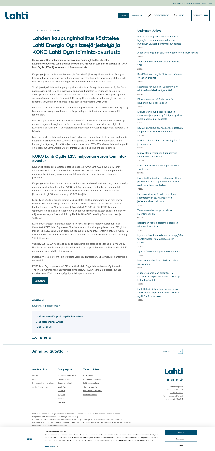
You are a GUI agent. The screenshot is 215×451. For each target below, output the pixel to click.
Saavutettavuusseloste (92, 391)
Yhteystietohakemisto (67, 375)
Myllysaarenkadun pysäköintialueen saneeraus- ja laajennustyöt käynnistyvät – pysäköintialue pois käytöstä (159, 115)
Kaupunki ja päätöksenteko (46, 305)
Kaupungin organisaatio (93, 379)
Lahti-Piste (62, 387)
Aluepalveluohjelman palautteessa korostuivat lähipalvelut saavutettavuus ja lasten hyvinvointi (158, 276)
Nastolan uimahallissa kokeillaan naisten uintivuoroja (158, 262)
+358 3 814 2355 (176, 393)
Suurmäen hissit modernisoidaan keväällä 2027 (158, 63)
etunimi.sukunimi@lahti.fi (172, 396)
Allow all (181, 432)
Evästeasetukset (90, 395)
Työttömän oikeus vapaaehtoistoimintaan (158, 251)
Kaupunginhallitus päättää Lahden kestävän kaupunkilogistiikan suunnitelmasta (160, 130)
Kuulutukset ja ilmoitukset (43, 383)
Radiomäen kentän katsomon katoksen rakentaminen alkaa (157, 224)
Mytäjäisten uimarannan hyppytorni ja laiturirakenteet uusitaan (157, 155)
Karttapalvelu (89, 375)
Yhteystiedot (207, 3)
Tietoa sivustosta (90, 387)
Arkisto (60, 399)
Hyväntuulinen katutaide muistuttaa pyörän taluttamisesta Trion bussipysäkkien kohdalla (160, 239)
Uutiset (56, 30)
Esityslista (40, 281)
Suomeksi (124, 16)
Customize (180, 439)
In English (137, 16)
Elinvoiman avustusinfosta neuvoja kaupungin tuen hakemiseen (155, 101)
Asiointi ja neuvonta (192, 3)
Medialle (61, 402)
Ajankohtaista (177, 3)
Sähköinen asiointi (65, 383)
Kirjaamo (61, 395)
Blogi (34, 379)
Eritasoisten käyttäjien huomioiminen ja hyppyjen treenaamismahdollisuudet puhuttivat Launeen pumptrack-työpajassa (159, 40)
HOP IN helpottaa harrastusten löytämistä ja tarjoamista (159, 142)
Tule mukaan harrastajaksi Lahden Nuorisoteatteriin (155, 212)
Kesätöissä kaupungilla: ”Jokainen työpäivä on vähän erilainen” (159, 76)
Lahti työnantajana (91, 383)
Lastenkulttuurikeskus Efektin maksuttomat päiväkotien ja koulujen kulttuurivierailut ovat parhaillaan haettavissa (159, 182)
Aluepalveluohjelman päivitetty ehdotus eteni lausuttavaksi (160, 52)
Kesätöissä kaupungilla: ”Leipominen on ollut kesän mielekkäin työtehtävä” (157, 88)
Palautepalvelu (64, 379)
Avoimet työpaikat (39, 387)
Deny (181, 445)
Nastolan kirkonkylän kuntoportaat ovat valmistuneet (158, 167)
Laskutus (61, 391)
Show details (50, 446)
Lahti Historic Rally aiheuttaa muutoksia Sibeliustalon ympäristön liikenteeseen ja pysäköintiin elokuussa (158, 293)
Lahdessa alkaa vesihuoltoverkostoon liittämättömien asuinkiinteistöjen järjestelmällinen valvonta (156, 198)
